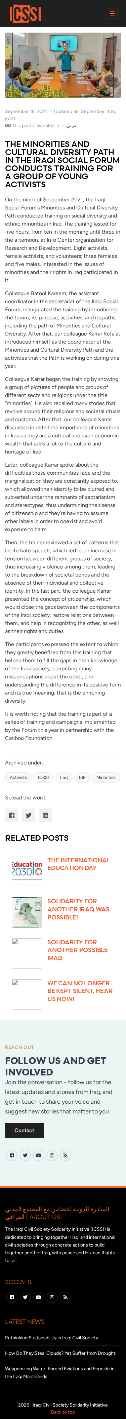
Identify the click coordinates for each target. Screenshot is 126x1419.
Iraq (64, 777)
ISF (82, 777)
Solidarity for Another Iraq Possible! (78, 909)
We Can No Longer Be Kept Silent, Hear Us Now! (80, 990)
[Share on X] (28, 815)
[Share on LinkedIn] (45, 815)
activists (18, 777)
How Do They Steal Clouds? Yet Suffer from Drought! (61, 1353)
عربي (71, 125)
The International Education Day (78, 863)
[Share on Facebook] (11, 815)
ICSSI (43, 777)
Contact (24, 1130)
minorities (106, 777)
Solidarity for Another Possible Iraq (77, 949)
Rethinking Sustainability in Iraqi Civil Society (51, 1338)
